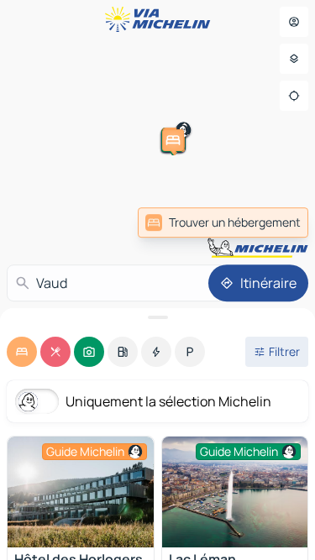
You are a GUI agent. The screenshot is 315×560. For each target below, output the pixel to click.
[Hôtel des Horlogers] (81, 492)
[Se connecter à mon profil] (294, 22)
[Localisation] (294, 96)
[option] (22, 352)
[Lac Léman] (235, 492)
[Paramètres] (294, 59)
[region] (81, 492)
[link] (223, 222)
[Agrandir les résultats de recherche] (157, 317)
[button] (288, 184)
